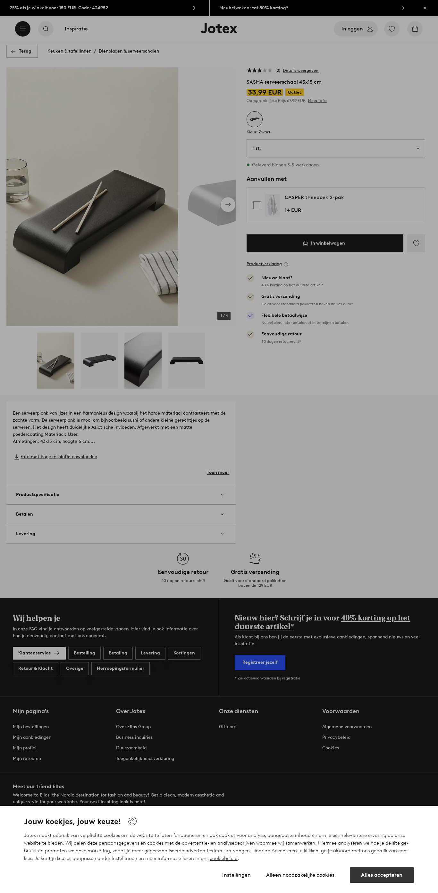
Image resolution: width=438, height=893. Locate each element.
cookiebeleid (224, 858)
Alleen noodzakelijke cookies (300, 875)
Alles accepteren (381, 875)
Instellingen (236, 875)
